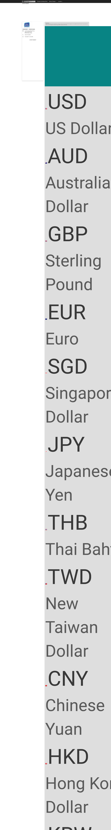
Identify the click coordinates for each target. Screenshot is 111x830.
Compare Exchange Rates (42, 1)
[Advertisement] (55, 12)
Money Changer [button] (52, 1)
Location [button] (60, 1)
